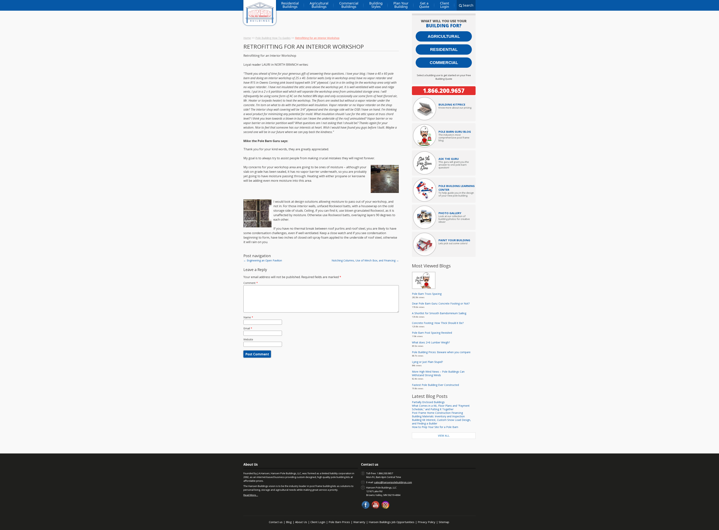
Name (248, 317)
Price (452, 104)
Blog (289, 522)
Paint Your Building (454, 240)
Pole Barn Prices (339, 522)
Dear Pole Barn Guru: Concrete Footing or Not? (441, 303)
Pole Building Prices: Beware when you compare (441, 352)
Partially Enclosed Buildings (428, 402)
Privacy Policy (426, 522)
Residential (444, 49)
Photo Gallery (450, 213)
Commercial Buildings (348, 5)
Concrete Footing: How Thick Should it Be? (438, 323)
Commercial (444, 62)
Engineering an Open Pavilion (262, 260)
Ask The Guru (449, 159)
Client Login (444, 5)
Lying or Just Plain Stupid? (427, 362)
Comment (250, 283)
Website (248, 339)
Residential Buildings (290, 5)
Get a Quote (424, 5)
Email (247, 328)
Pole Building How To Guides (273, 38)
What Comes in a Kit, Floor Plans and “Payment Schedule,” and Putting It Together (441, 407)
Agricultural (444, 36)
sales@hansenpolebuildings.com (393, 482)
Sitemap (444, 522)
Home (247, 38)
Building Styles (376, 5)
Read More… (250, 495)
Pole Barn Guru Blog (455, 131)
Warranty (359, 522)
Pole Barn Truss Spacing (427, 294)
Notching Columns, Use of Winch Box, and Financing (365, 260)
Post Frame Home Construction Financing (437, 413)
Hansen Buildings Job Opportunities (391, 522)
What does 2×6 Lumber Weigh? (431, 342)
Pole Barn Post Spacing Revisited (432, 332)
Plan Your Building (400, 5)
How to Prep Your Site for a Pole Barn (435, 427)
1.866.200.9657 (444, 91)
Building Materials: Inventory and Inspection (438, 416)
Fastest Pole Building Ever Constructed (435, 385)
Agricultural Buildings (319, 5)
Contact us (276, 522)
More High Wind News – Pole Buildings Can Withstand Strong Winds (438, 373)
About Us (301, 522)
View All (444, 435)
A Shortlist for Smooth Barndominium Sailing (439, 313)
